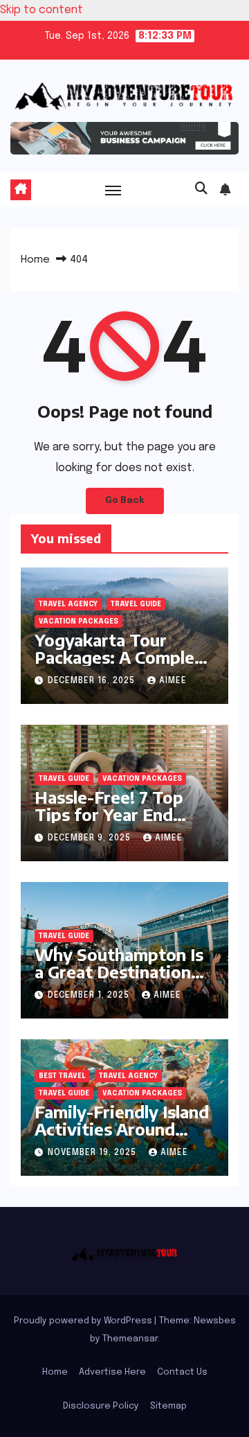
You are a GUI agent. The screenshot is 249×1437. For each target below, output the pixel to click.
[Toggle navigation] (113, 190)
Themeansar (130, 1338)
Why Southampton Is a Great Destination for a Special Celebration (119, 980)
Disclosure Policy (101, 1406)
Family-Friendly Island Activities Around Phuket (122, 1128)
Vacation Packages (78, 621)
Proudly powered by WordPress (84, 1320)
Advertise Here (112, 1372)
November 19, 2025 (93, 1153)
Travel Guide (136, 604)
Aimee (173, 681)
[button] (201, 189)
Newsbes (215, 1320)
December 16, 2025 (93, 681)
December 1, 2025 (90, 995)
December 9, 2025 (90, 838)
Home (35, 259)
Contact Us (182, 1372)
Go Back (125, 500)
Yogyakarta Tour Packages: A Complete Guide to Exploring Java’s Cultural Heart (123, 665)
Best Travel (62, 1076)
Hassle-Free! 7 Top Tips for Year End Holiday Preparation (115, 814)
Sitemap (168, 1406)
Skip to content (41, 10)
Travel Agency (68, 604)
